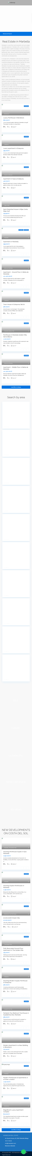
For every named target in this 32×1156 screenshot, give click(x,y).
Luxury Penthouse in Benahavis (13, 118)
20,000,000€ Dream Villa (11, 918)
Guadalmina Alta (8, 1009)
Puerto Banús (8, 629)
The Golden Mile (12, 847)
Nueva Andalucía (8, 174)
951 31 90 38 (8, 1141)
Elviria (6, 432)
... (20, 124)
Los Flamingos (13, 914)
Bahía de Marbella (8, 268)
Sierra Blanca (8, 657)
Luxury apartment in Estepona (13, 148)
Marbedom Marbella (10, 1145)
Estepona (6, 144)
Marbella (6, 237)
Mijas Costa (6, 205)
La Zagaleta (8, 488)
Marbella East (8, 516)
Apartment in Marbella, (11, 241)
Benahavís (6, 113)
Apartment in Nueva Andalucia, (13, 179)
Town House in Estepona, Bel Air (14, 304)
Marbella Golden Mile (9, 331)
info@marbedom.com (10, 1143)
